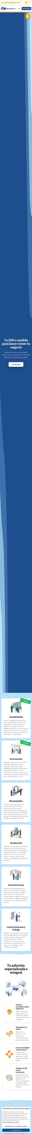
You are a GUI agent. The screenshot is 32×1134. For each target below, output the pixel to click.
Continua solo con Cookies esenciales (16, 1126)
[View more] (26, 2)
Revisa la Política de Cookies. (10, 1122)
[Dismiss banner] (29, 3)
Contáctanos (26, 8)
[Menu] (15, 8)
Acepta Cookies (16, 1130)
